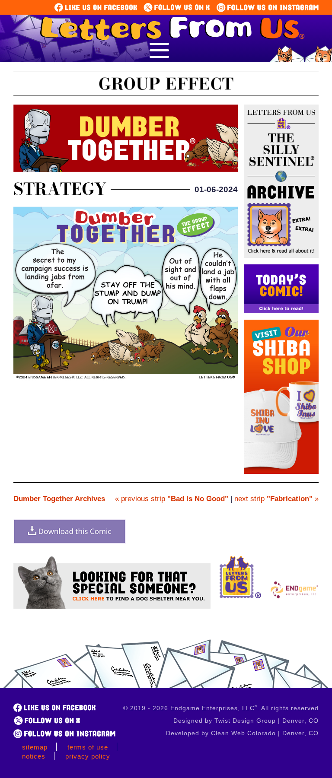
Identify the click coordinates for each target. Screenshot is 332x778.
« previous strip (171, 499)
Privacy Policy (87, 756)
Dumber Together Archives (59, 499)
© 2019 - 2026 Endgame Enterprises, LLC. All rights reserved (221, 708)
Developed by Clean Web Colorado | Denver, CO (242, 733)
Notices (33, 756)
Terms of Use (87, 747)
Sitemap (35, 747)
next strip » (276, 499)
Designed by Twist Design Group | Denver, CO (246, 721)
